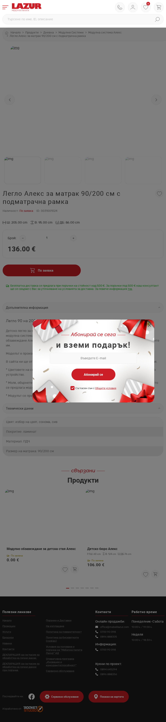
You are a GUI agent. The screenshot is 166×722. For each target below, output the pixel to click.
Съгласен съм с (95, 388)
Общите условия (105, 388)
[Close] (149, 326)
